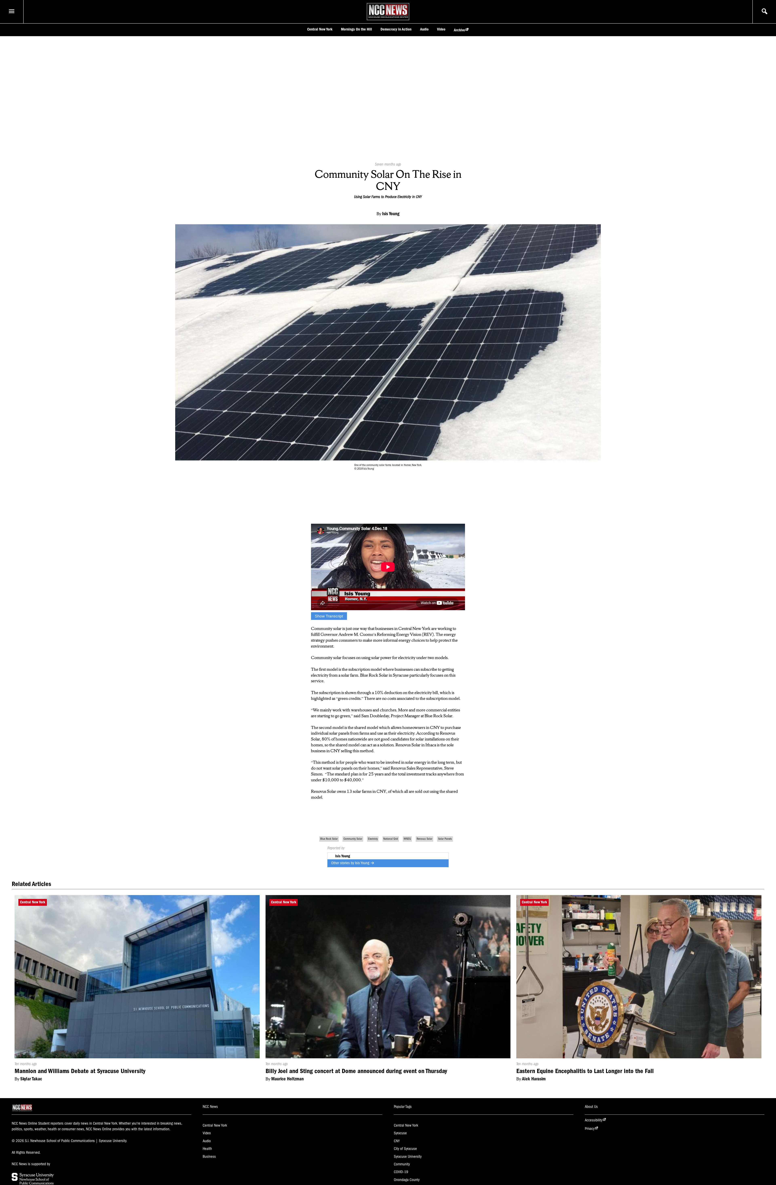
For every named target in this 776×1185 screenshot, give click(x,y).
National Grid (390, 839)
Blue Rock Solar (329, 839)
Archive (459, 30)
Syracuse (400, 1133)
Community (402, 1164)
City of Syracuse (405, 1148)
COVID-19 (401, 1172)
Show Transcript (329, 616)
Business (209, 1156)
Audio (424, 29)
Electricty (373, 839)
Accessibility (593, 1120)
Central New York (319, 29)
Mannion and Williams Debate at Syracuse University (80, 1071)
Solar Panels (445, 839)
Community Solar (353, 839)
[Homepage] (388, 18)
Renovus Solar (424, 839)
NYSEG (407, 839)
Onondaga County (407, 1180)
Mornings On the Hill (356, 29)
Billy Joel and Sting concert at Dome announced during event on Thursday (356, 1071)
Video (441, 29)
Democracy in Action (396, 29)
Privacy (590, 1128)
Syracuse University (408, 1156)
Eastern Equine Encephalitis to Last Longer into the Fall (585, 1071)
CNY (397, 1141)
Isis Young (362, 863)
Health (207, 1148)
